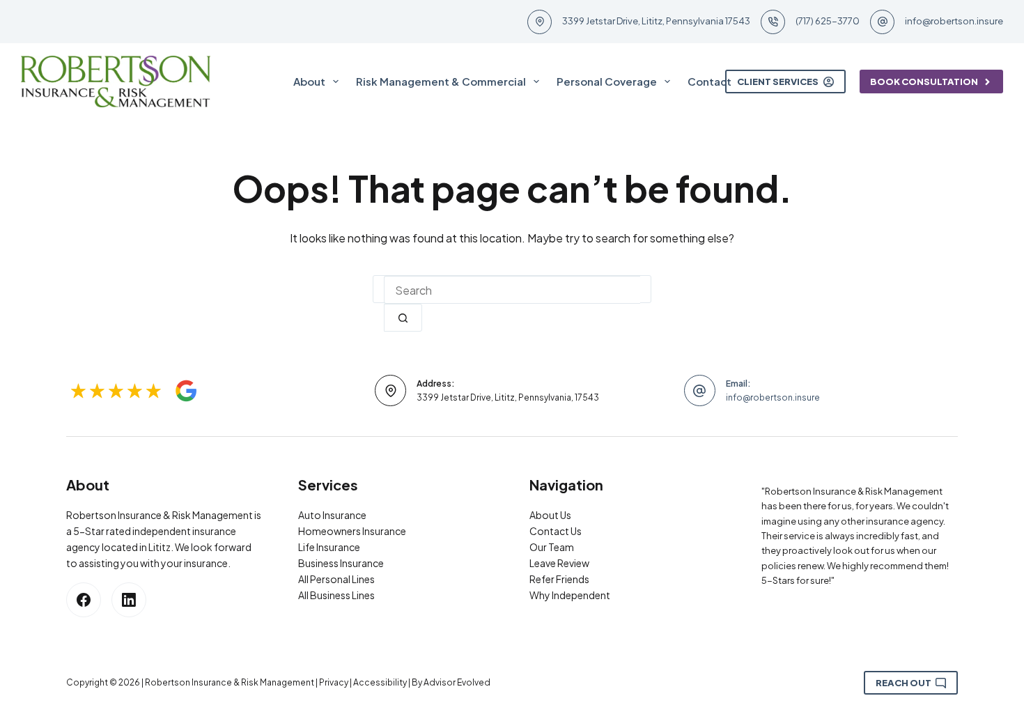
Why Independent (569, 595)
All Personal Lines (336, 579)
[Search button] (403, 318)
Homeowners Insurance (352, 531)
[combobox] (512, 290)
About (309, 81)
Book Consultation (924, 81)
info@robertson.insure (954, 20)
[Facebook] (83, 599)
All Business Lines (336, 595)
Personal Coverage (607, 81)
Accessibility (380, 682)
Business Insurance (341, 563)
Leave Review (559, 563)
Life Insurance (329, 547)
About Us (550, 515)
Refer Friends (559, 579)
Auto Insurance (332, 515)
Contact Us (555, 531)
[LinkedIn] (128, 599)
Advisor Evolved (457, 682)
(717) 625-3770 (828, 20)
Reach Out (903, 682)
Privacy (333, 682)
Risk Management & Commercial (441, 81)
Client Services (778, 81)
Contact (709, 81)
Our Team (551, 547)
